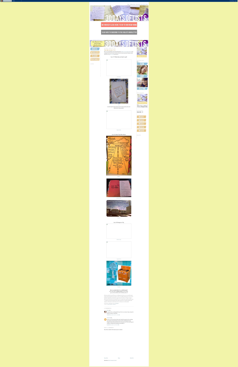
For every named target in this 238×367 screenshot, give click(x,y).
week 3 (114, 304)
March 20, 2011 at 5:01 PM (113, 324)
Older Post (132, 358)
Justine (146, 4)
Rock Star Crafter (119, 198)
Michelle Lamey (119, 239)
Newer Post (106, 358)
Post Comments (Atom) (112, 360)
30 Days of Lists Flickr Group (126, 51)
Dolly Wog (118, 217)
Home (128, 4)
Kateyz (119, 104)
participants (110, 304)
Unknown (108, 317)
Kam (144, 4)
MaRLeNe (118, 176)
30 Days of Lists (132, 4)
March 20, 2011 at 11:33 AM (113, 314)
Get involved (138, 4)
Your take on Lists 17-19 (109, 50)
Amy (142, 4)
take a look (112, 54)
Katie (108, 310)
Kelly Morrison (119, 76)
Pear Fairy (119, 286)
